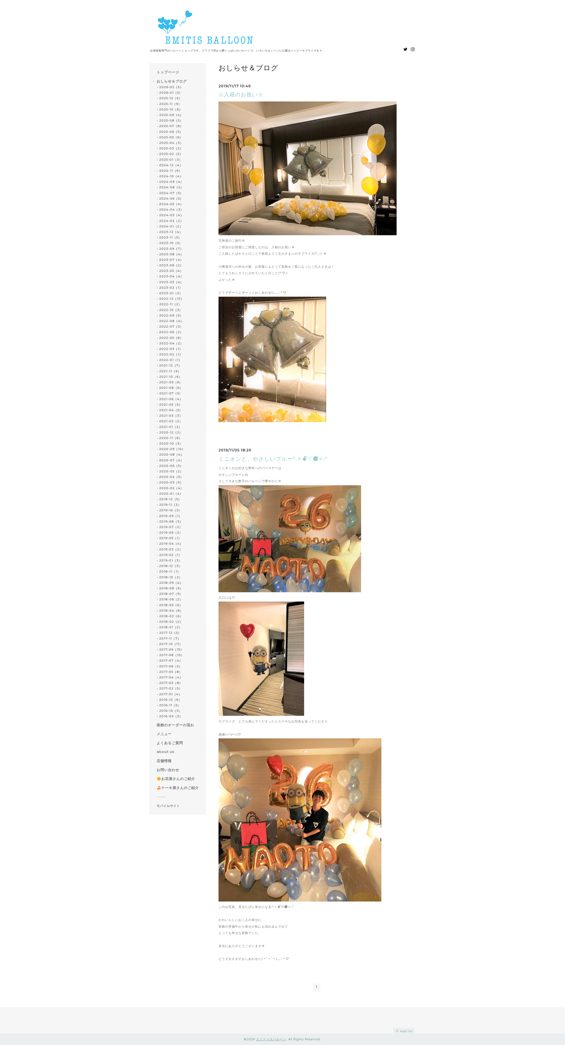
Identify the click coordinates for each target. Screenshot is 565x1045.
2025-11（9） (170, 104)
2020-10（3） (171, 443)
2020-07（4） (171, 460)
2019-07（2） (171, 527)
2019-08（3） (171, 521)
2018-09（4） (171, 583)
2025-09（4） (171, 115)
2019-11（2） (170, 505)
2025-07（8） (171, 126)
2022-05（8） (171, 338)
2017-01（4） (170, 694)
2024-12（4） (171, 165)
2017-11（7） (170, 638)
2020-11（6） (170, 438)
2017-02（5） (170, 688)
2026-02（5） (171, 87)
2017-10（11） (171, 644)
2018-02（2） (171, 622)
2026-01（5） (170, 93)
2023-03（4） (171, 282)
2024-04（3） (171, 210)
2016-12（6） (170, 700)
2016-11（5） (170, 705)
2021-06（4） (171, 399)
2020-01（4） (171, 494)
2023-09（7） (171, 249)
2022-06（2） (171, 332)
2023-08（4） (171, 254)
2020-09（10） (172, 449)
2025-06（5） (171, 132)
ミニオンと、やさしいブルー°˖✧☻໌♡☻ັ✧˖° (273, 459)
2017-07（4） (171, 661)
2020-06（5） (171, 466)
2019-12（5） (170, 499)
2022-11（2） (170, 304)
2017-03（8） (171, 683)
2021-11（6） (170, 371)
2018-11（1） (170, 571)
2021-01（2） (170, 427)
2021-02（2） (171, 421)
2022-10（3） (171, 310)
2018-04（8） (171, 611)
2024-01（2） (171, 226)
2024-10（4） (171, 176)
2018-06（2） (171, 599)
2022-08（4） (171, 321)
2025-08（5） (171, 120)
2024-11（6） (170, 171)
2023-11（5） (170, 237)
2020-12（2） (171, 432)
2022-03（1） (171, 349)
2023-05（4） (171, 271)
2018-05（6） (171, 605)
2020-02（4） (171, 488)
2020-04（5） (171, 477)
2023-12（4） (171, 232)
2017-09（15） (171, 649)
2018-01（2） (170, 627)
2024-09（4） (171, 182)
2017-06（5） (170, 666)
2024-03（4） (171, 215)
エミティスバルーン (271, 1039)
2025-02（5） (171, 154)
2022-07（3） (171, 327)
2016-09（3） (171, 716)
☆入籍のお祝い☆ (240, 94)
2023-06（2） (171, 265)
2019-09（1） (170, 516)
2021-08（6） (171, 388)
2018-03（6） (171, 616)
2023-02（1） (171, 288)
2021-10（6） (170, 377)
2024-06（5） (171, 199)
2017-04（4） (171, 677)
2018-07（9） (171, 594)
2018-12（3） (170, 566)
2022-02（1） (171, 354)
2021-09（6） (171, 382)
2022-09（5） (171, 315)
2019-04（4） (171, 544)
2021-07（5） (170, 393)
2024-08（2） (171, 187)
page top (405, 1031)
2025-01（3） (170, 160)
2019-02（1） (170, 555)
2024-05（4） (171, 204)
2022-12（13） (171, 299)
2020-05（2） (171, 471)
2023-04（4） (171, 277)
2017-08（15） (171, 655)
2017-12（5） (170, 633)
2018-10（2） (170, 577)
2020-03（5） (171, 482)
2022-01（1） (170, 360)
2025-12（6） (170, 98)
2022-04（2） (171, 343)
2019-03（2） (171, 549)
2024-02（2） (171, 221)
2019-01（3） (170, 560)
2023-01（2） (171, 293)
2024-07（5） (171, 193)
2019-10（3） (170, 510)
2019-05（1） (170, 538)
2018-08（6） (171, 588)
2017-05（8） (170, 672)
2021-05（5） (170, 405)
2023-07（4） (171, 260)
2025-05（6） (171, 137)
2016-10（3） (170, 711)
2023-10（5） (170, 243)
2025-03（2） (171, 148)
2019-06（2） (171, 533)
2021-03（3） (171, 416)
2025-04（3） (171, 143)
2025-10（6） (170, 109)
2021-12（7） (170, 366)
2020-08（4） (171, 455)
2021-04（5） (171, 410)
